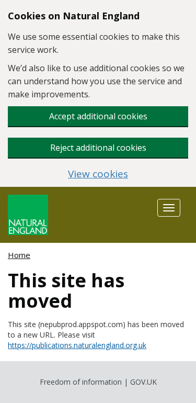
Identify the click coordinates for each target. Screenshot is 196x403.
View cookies (98, 174)
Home (19, 255)
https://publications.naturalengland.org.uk (77, 345)
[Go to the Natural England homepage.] (28, 214)
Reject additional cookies (98, 147)
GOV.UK (143, 382)
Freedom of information (81, 382)
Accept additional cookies (98, 116)
